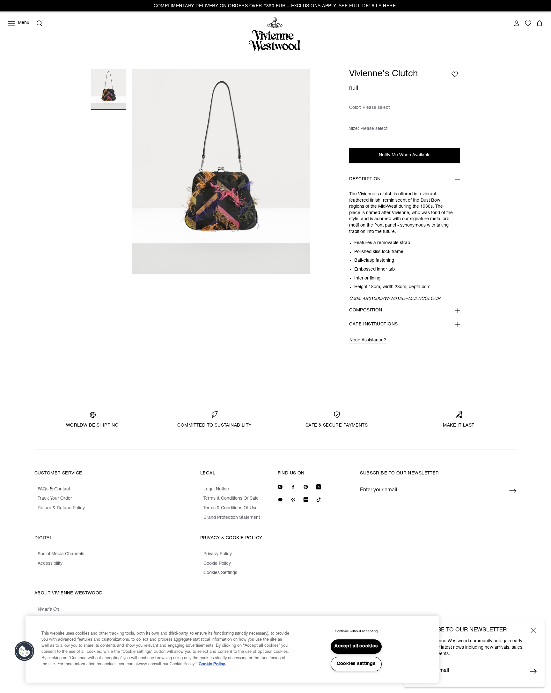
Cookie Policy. (212, 664)
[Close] (533, 630)
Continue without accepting (356, 631)
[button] (24, 651)
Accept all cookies (356, 646)
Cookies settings (356, 664)
